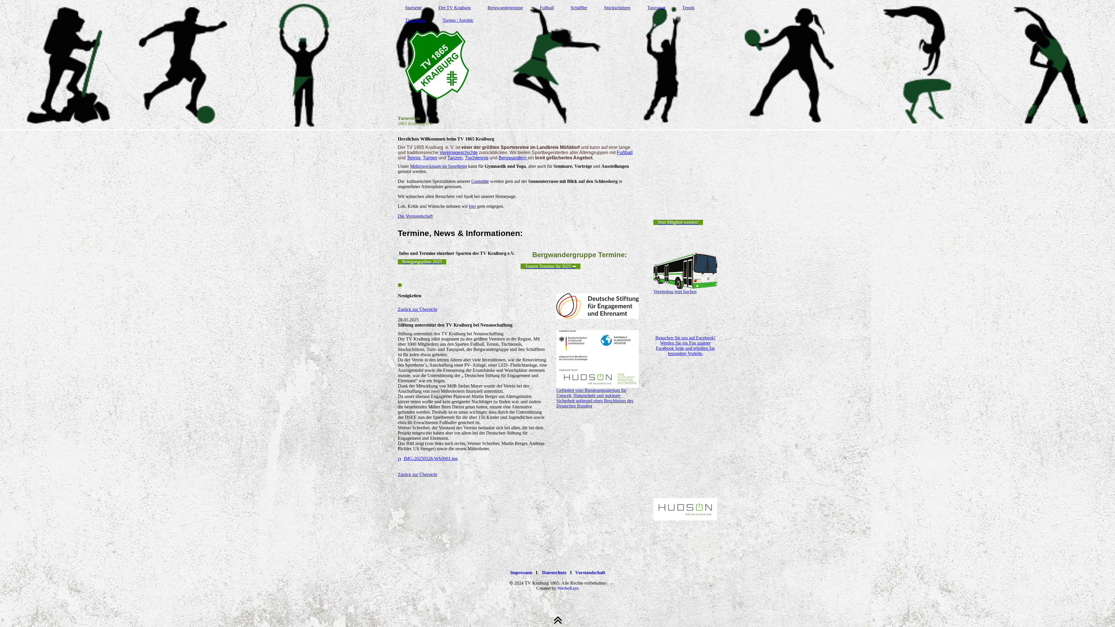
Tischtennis (415, 20)
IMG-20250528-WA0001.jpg (431, 458)
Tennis (688, 7)
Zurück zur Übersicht (417, 309)
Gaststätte (480, 181)
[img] (557, 65)
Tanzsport (656, 7)
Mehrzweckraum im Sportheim (438, 166)
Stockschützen (617, 7)
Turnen (430, 157)
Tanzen (455, 157)
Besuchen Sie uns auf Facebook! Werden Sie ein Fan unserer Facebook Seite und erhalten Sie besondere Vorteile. (685, 345)
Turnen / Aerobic (458, 20)
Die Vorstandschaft (415, 216)
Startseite (413, 7)
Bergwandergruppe (505, 7)
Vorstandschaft (590, 572)
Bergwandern (513, 157)
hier (472, 206)
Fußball (547, 7)
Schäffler (579, 7)
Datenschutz (554, 572)
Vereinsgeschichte (459, 152)
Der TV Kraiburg (454, 7)
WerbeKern (568, 588)
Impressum (521, 572)
